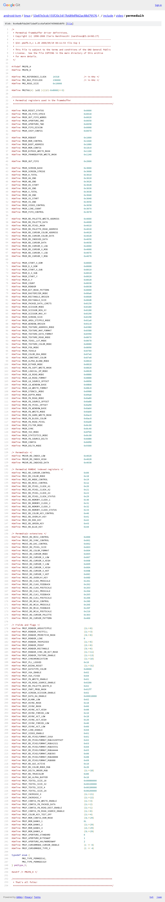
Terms (37, 897)
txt (151, 897)
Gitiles (19, 897)
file (69, 23)
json (159, 897)
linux (27, 16)
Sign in (158, 5)
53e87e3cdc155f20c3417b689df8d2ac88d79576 (65, 16)
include (108, 16)
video (119, 16)
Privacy (28, 897)
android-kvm (12, 16)
